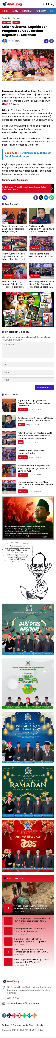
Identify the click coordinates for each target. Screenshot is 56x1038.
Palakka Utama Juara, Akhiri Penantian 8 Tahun (41, 255)
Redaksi (5, 1025)
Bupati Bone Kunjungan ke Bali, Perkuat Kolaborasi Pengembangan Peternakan (14, 229)
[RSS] (34, 1015)
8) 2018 (8, 104)
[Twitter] (41, 197)
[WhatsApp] (51, 197)
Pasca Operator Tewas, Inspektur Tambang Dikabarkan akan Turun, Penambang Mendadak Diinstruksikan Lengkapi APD (32, 950)
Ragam (16, 22)
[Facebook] (35, 197)
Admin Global (13, 40)
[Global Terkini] (12, 4)
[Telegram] (46, 197)
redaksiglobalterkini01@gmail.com (23, 1003)
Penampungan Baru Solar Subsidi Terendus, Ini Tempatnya (30, 930)
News (6, 248)
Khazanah (7, 22)
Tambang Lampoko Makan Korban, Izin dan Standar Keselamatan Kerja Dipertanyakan (32, 919)
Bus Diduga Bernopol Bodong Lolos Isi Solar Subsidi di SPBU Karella (31, 961)
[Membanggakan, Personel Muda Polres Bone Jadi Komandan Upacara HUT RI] (41, 271)
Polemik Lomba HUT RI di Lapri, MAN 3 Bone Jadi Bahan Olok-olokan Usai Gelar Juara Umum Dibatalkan (13, 257)
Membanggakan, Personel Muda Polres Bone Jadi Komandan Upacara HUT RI (41, 284)
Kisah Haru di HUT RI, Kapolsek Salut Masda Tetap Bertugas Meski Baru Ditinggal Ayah (12, 284)
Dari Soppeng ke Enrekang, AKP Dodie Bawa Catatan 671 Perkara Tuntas (41, 229)
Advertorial (8, 220)
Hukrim (33, 220)
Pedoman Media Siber (23, 1025)
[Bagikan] (51, 41)
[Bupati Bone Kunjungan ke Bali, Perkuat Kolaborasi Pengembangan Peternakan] (14, 216)
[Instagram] (14, 1015)
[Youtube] (19, 1015)
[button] (43, 4)
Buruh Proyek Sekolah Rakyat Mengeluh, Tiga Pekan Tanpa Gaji (30, 940)
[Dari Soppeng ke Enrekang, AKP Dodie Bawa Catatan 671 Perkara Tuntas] (41, 216)
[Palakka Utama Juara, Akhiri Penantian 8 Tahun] (41, 243)
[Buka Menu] (47, 4)
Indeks (40, 1025)
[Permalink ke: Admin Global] (5, 41)
